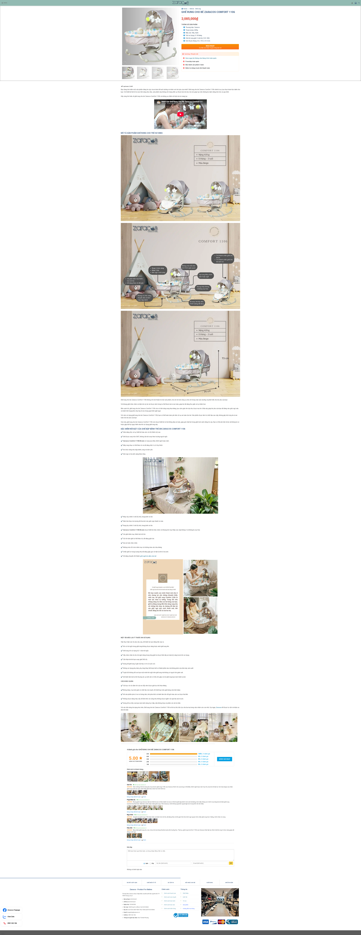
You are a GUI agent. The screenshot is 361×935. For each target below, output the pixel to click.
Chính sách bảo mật (169, 904)
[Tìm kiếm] (359, 3)
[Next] (176, 36)
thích (144, 797)
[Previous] (125, 36)
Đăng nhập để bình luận (134, 797)
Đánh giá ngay (224, 759)
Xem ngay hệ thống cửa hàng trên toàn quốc (201, 58)
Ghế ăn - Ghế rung (195, 9)
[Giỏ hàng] (356, 3)
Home (185, 9)
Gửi (231, 863)
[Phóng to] (124, 63)
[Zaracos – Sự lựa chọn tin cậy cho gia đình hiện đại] (180, 3)
